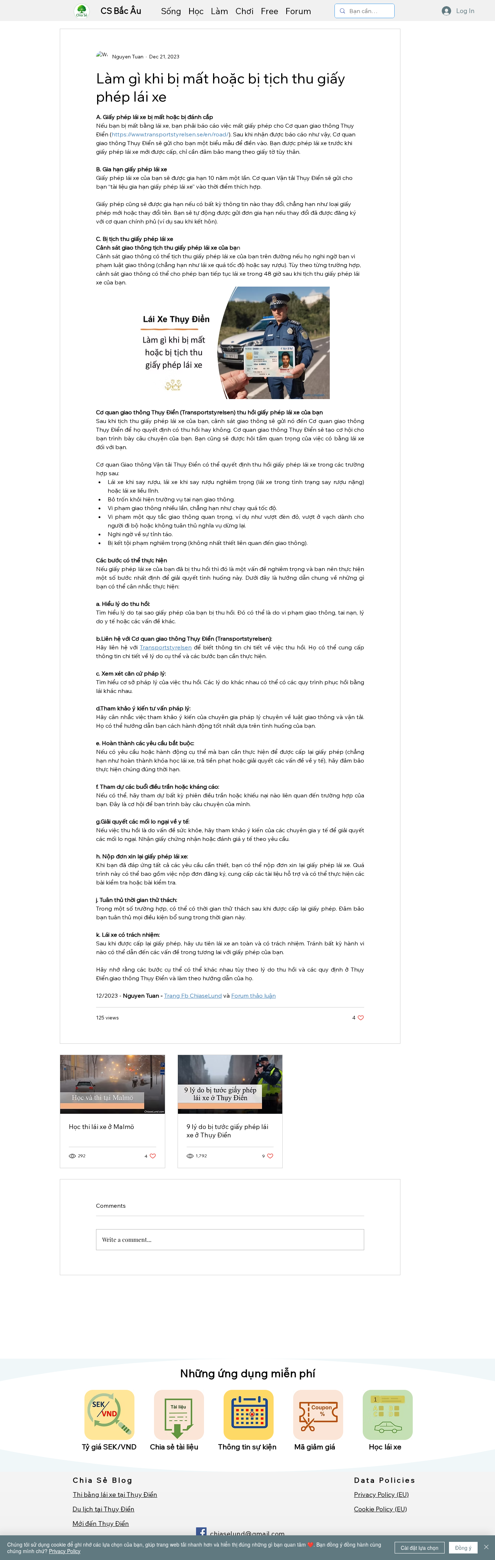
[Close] (486, 1547)
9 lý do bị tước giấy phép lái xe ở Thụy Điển (227, 1130)
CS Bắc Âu (122, 10)
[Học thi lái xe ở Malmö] (112, 1084)
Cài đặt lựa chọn (419, 1547)
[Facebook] (201, 1532)
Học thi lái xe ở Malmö (101, 1126)
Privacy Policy (64, 1551)
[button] (171, 11)
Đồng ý (463, 1547)
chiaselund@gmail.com (247, 1534)
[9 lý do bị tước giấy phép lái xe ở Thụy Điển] (230, 1084)
